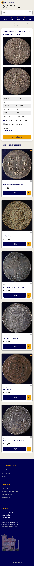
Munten (9, 24)
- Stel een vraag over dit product (16, 121)
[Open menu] (18, 6)
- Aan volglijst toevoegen (13, 124)
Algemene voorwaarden (9, 491)
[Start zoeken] (30, 12)
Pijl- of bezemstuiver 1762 (13, 185)
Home (3, 24)
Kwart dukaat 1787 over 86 (13, 441)
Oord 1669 (7, 236)
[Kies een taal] (3, 6)
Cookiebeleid (5, 501)
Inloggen (4, 476)
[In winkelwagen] (29, 193)
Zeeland (29, 24)
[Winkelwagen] (15, 6)
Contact (4, 470)
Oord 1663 (7, 389)
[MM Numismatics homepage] (7, 2)
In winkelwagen (17, 137)
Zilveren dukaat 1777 (11, 338)
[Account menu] (7, 6)
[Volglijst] (11, 6)
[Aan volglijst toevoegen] (31, 181)
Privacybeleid (6, 498)
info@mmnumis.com (10, 527)
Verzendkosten (6, 495)
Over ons (4, 488)
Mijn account (5, 473)
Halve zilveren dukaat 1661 (14, 287)
